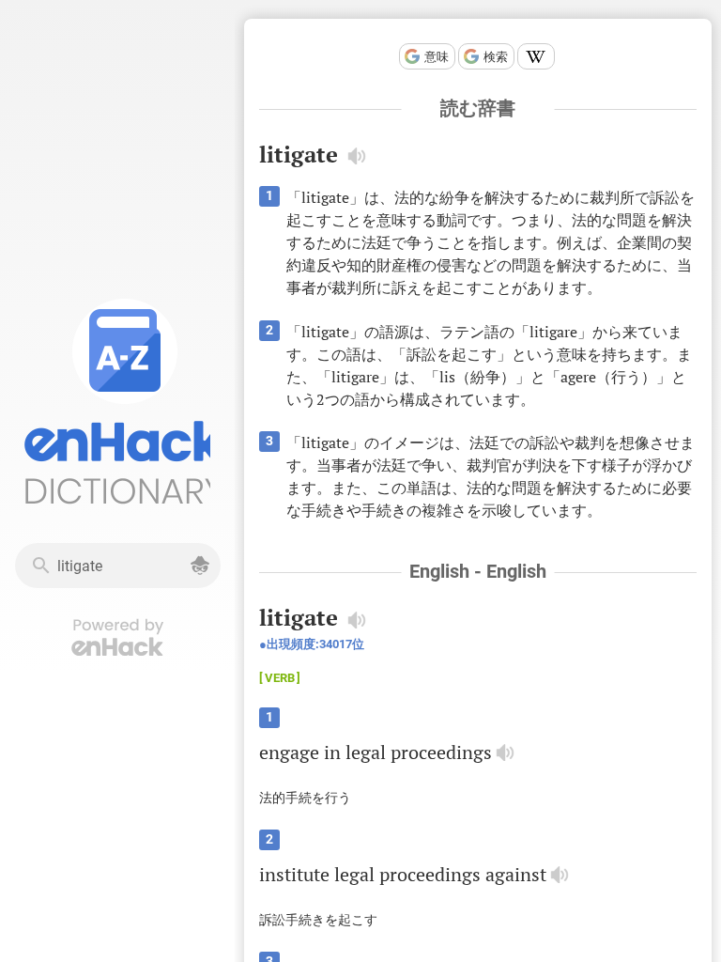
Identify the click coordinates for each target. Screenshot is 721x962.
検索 (495, 57)
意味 (436, 57)
